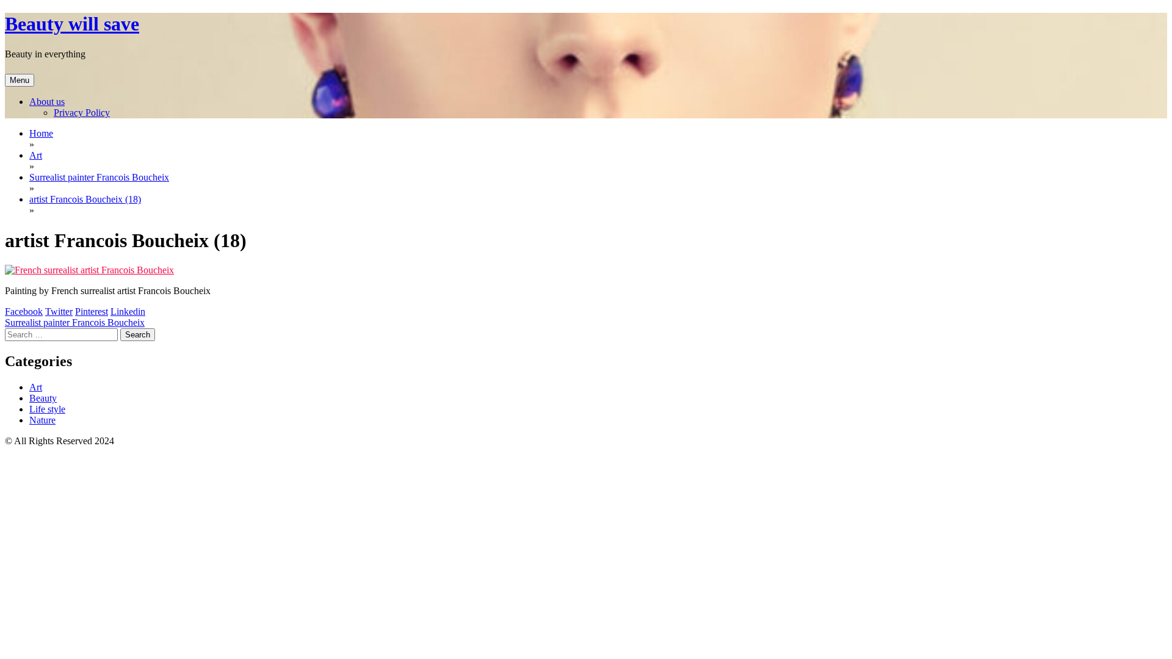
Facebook (24, 311)
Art (35, 387)
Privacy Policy (82, 112)
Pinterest (91, 311)
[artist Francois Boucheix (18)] (89, 270)
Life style (47, 409)
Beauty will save (72, 24)
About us (47, 101)
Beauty (43, 398)
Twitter (59, 311)
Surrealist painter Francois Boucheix (75, 322)
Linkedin (127, 311)
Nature (42, 420)
